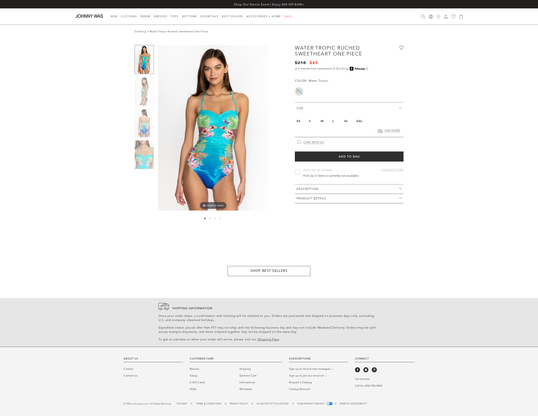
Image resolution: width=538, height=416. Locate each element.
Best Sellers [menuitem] (232, 16)
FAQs (193, 389)
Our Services (362, 379)
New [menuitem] (114, 16)
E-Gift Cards (197, 382)
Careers (128, 368)
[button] (446, 16)
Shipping (245, 368)
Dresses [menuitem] (160, 16)
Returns (194, 368)
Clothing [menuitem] (129, 16)
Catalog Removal (299, 389)
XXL (359, 121)
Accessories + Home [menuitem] (264, 16)
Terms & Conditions (208, 404)
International (247, 382)
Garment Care (248, 375)
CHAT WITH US (313, 142)
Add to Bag (349, 156)
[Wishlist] (453, 16)
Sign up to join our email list (307, 375)
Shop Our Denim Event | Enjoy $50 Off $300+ (269, 4)
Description (307, 189)
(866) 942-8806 (373, 385)
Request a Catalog (300, 382)
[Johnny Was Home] (89, 16)
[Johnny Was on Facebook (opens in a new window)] (357, 369)
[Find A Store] (438, 16)
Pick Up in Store (317, 170)
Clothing (140, 31)
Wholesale (245, 389)
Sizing (193, 375)
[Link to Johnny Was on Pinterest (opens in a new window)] (374, 369)
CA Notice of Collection (272, 404)
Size (300, 108)
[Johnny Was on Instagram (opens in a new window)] (365, 369)
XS (299, 121)
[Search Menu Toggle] (423, 16)
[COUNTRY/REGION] (431, 16)
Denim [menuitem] (145, 16)
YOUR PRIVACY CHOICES (311, 404)
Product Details (312, 198)
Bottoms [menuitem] (189, 16)
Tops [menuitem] (174, 16)
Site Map (182, 404)
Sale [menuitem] (288, 16)
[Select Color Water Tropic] (299, 91)
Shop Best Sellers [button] (269, 271)
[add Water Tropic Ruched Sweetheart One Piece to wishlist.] (401, 47)
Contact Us (130, 375)
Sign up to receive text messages (310, 368)
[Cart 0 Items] (461, 16)
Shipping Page (268, 339)
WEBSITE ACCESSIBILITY (353, 404)
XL (346, 121)
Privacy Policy (239, 404)
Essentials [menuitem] (209, 16)
